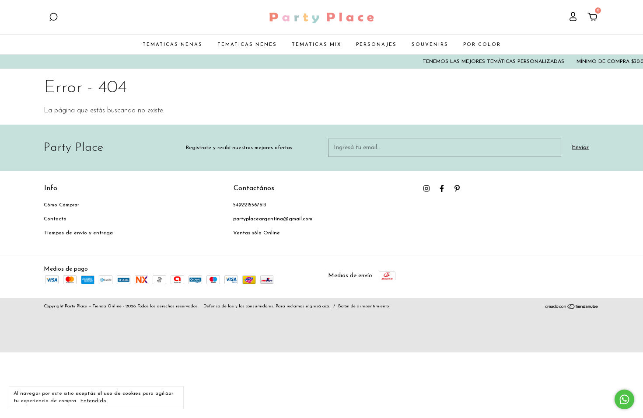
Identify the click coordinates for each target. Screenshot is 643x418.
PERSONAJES (376, 44)
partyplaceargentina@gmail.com (272, 219)
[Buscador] (53, 18)
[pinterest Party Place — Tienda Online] (457, 188)
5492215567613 (249, 205)
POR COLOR (482, 44)
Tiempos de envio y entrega (78, 233)
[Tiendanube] (572, 308)
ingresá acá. (318, 306)
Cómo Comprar (61, 205)
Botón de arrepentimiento (363, 306)
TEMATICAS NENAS (173, 44)
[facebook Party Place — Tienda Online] (441, 188)
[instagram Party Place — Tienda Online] (426, 188)
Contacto (55, 219)
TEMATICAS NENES (247, 44)
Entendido (93, 401)
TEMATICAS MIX (316, 44)
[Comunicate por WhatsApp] (624, 399)
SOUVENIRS (430, 44)
